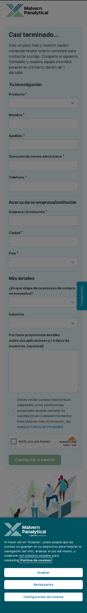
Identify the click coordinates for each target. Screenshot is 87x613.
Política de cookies (36, 560)
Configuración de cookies (43, 597)
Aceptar (43, 572)
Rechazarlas (43, 584)
